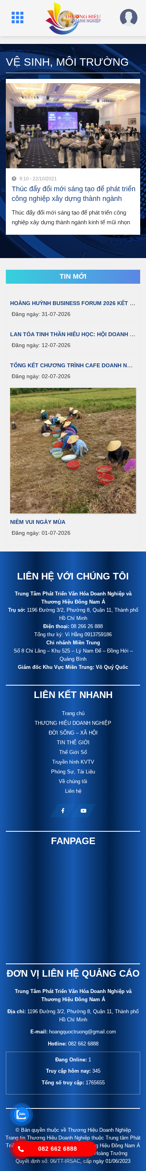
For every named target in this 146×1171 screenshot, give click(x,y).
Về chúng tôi (73, 781)
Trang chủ (73, 713)
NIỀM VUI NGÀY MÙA (37, 522)
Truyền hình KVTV (73, 762)
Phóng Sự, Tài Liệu (73, 772)
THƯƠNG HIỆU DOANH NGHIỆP (73, 723)
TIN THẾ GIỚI (73, 742)
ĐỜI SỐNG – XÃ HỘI (73, 733)
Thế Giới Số (73, 752)
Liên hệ (73, 791)
